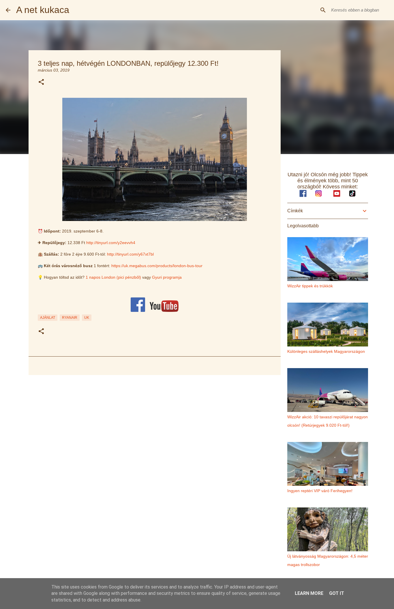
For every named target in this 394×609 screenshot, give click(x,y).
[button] (41, 82)
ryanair (69, 318)
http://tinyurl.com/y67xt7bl (130, 254)
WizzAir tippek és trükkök (310, 286)
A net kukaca (42, 10)
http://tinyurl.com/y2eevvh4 (110, 242)
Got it (336, 593)
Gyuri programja (167, 277)
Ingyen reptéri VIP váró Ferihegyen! (319, 490)
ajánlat (47, 318)
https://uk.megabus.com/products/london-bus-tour (156, 265)
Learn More (309, 593)
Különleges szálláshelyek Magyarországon (326, 351)
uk (86, 318)
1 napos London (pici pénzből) (113, 277)
